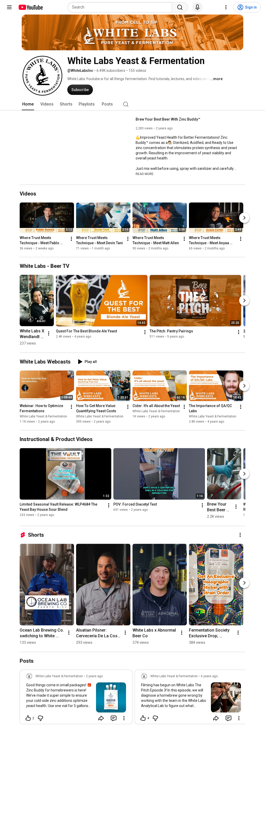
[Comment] (113, 718)
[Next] (244, 218)
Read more (144, 174)
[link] (76, 698)
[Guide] (9, 7)
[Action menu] (124, 718)
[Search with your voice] (197, 7)
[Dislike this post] (40, 718)
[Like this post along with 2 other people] (28, 718)
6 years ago (209, 676)
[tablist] (132, 104)
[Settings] (226, 7)
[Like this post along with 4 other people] (143, 718)
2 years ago (94, 676)
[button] (144, 173)
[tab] (28, 104)
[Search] (180, 7)
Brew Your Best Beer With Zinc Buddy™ (168, 119)
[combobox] (121, 7)
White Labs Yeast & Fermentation (43, 416)
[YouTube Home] (30, 7)
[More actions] (71, 239)
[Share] (101, 718)
